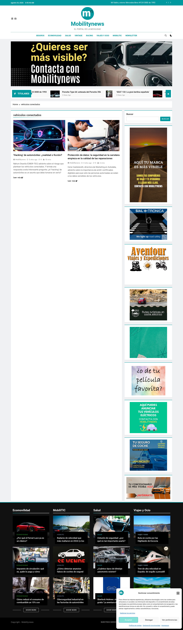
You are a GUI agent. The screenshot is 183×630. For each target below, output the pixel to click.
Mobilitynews (87, 24)
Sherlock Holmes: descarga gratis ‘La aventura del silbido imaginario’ (111, 602)
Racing (89, 35)
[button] (178, 593)
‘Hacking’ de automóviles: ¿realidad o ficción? (37, 155)
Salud (68, 35)
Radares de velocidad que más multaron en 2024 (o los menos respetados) (70, 541)
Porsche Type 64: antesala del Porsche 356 (137, 3)
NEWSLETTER (131, 35)
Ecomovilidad (54, 35)
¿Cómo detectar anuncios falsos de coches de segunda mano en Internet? (71, 572)
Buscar (129, 114)
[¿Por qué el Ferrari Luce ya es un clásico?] (117, 95)
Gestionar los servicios (127, 613)
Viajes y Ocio (103, 35)
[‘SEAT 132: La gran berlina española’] (69, 95)
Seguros (40, 35)
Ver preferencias (169, 620)
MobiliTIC (117, 35)
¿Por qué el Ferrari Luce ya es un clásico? (143, 92)
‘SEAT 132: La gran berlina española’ (93, 92)
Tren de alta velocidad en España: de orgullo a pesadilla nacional (152, 572)
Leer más (17, 177)
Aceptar (128, 620)
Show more (31, 610)
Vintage (78, 35)
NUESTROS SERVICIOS (110, 622)
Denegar (149, 620)
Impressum (165, 625)
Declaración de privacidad (151, 625)
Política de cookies (135, 625)
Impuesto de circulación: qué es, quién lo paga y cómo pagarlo (30, 572)
